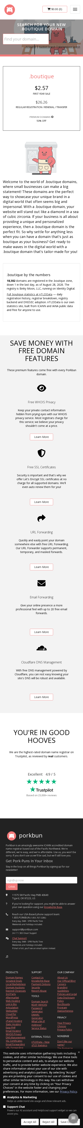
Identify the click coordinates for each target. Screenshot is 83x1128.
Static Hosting (13, 1024)
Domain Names (14, 977)
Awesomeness (65, 1011)
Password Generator (37, 1009)
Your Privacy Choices (64, 1024)
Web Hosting (13, 1001)
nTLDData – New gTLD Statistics (40, 1043)
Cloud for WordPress (12, 1016)
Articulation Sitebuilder (12, 1009)
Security (35, 987)
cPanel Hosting (14, 1021)
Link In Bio (11, 1004)
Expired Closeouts (16, 990)
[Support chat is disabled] (73, 1118)
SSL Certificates (14, 1041)
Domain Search (39, 1001)
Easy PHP (11, 1027)
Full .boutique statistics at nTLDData (29, 294)
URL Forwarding (14, 1047)
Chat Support (19, 938)
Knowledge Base (53, 907)
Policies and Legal (67, 994)
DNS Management (15, 1037)
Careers (61, 984)
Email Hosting (13, 1031)
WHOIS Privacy (14, 1034)
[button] (7, 956)
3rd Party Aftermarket (12, 995)
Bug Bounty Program (63, 1006)
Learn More (41, 437)
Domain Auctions (15, 987)
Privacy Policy (68, 1091)
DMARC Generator (37, 1016)
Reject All (48, 1122)
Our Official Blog (66, 981)
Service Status (38, 1028)
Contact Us (37, 977)
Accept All (30, 1122)
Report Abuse (39, 990)
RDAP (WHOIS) (39, 1004)
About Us (62, 977)
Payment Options (40, 984)
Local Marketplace (16, 984)
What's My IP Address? (38, 1023)
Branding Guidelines (63, 989)
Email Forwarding (15, 1044)
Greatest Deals (14, 981)
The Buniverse (65, 1048)
